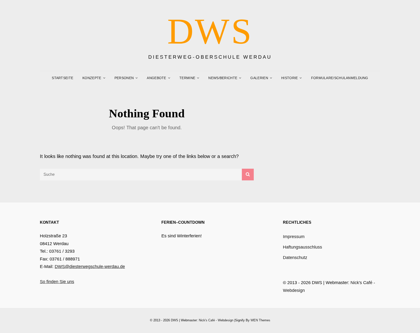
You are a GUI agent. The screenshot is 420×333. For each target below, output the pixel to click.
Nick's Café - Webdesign (216, 320)
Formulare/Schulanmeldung (339, 78)
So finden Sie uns (57, 281)
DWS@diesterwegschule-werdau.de (90, 266)
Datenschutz (295, 257)
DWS (210, 31)
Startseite (62, 78)
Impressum (294, 236)
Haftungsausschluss (302, 247)
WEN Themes (260, 320)
